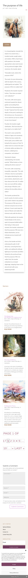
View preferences (14, 572)
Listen (6, 45)
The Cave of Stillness (10, 360)
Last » (19, 448)
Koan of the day (15, 319)
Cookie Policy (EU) (7, 534)
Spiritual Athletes (7, 527)
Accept (14, 564)
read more (8, 329)
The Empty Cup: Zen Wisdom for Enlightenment (13, 316)
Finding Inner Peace (9, 406)
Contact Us (5, 532)
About (4, 529)
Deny (14, 568)
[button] (26, 550)
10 (5, 448)
